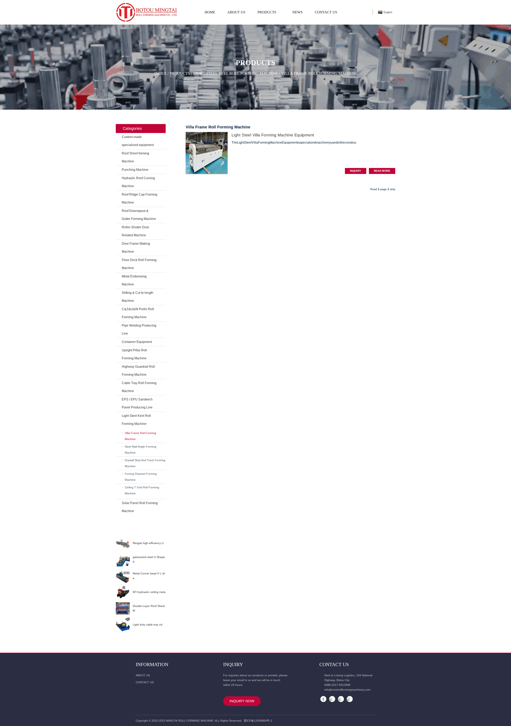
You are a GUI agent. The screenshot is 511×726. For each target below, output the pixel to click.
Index (160, 73)
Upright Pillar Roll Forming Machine (134, 354)
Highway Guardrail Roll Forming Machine (138, 370)
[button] (141, 532)
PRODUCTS (266, 12)
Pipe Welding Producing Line (139, 329)
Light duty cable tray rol (147, 624)
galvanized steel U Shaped (149, 559)
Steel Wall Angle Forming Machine (140, 449)
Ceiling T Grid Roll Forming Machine (142, 490)
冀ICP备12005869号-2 (258, 720)
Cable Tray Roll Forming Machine (139, 387)
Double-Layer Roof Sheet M (149, 608)
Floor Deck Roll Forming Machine (139, 264)
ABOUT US (236, 12)
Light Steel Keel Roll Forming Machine (235, 73)
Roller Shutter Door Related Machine (135, 231)
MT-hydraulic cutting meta (149, 592)
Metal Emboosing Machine (134, 280)
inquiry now (242, 701)
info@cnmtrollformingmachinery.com (347, 689)
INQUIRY (355, 170)
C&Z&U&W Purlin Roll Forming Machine (138, 313)
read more (382, 170)
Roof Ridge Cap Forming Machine (139, 198)
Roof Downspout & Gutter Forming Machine (139, 214)
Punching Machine (135, 169)
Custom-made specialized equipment (138, 141)
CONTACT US (326, 12)
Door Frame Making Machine (136, 247)
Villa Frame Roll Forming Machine (319, 73)
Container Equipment (137, 342)
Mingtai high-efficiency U (148, 543)
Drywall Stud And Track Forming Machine (145, 463)
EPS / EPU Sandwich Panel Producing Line (137, 403)
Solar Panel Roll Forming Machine (140, 507)
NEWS (297, 12)
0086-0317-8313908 (337, 684)
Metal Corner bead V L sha (149, 575)
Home (210, 12)
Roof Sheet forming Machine (135, 157)
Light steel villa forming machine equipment (273, 135)
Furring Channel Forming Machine (141, 476)
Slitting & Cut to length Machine (137, 296)
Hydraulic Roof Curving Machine (138, 182)
